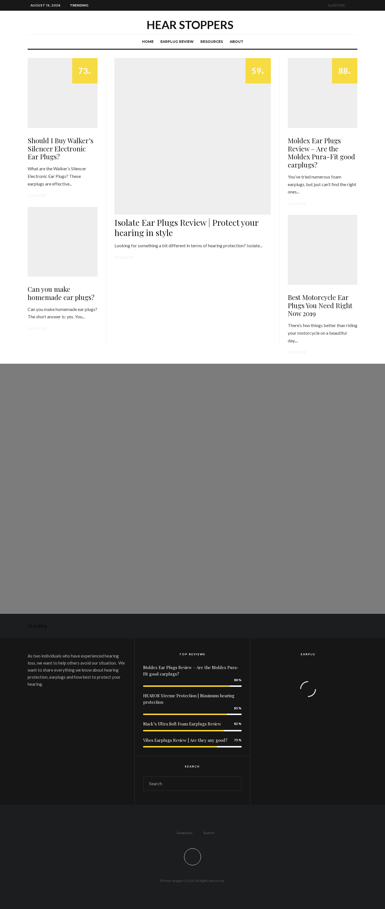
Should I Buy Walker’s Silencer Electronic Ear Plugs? (60, 148)
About (236, 41)
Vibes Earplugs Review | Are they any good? (185, 740)
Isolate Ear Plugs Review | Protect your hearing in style (186, 227)
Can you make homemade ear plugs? (61, 293)
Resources (211, 41)
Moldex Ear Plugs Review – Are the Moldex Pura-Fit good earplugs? (321, 152)
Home (148, 41)
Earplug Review (177, 41)
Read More (37, 196)
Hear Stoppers (190, 24)
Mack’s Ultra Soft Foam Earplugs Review (182, 724)
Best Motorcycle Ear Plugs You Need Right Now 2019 (320, 305)
